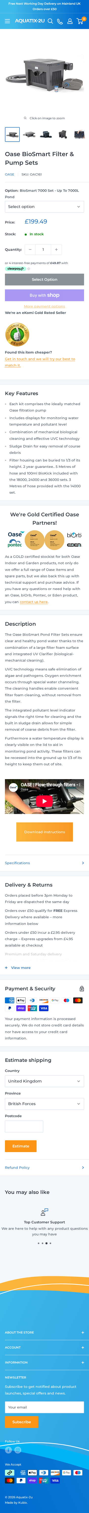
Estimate (20, 1146)
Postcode (13, 1116)
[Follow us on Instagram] (17, 1450)
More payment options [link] (44, 306)
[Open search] (50, 21)
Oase (9, 174)
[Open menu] (7, 21)
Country (12, 1070)
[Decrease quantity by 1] (30, 249)
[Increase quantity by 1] (56, 249)
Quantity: (13, 249)
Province (13, 1093)
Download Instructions (44, 832)
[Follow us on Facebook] (8, 1450)
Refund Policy (17, 1167)
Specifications (17, 863)
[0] (80, 21)
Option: (42, 193)
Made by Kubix (16, 1502)
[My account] (69, 21)
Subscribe (21, 1422)
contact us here (34, 602)
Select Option (44, 279)
